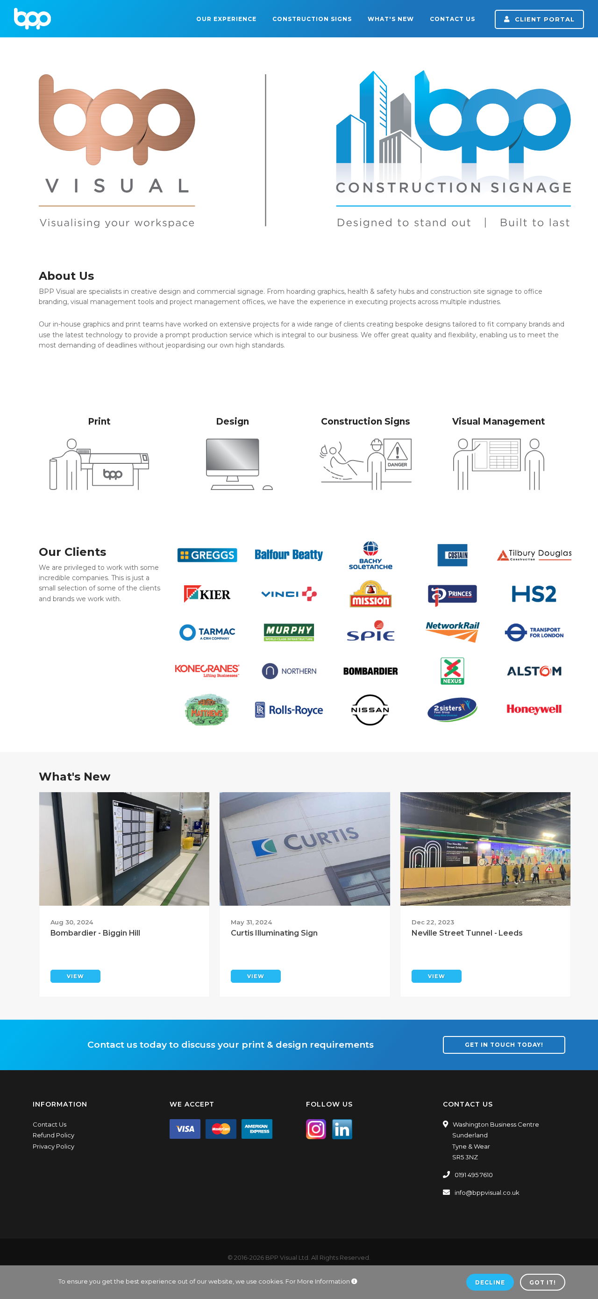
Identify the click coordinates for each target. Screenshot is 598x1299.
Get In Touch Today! (504, 1044)
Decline (490, 1282)
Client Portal (544, 19)
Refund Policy (53, 1135)
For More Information (318, 1281)
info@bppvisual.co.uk (487, 1192)
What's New (391, 18)
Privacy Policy (53, 1146)
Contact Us (452, 18)
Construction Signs (312, 18)
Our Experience (226, 18)
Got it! (542, 1282)
